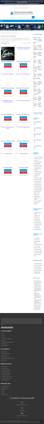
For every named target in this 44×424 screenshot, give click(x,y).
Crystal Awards (36, 238)
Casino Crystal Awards (38, 161)
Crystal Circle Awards (37, 171)
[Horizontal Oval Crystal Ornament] (34, 135)
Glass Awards (3, 360)
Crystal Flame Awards (38, 179)
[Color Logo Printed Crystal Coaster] (34, 141)
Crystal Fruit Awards (37, 181)
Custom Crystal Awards (5, 356)
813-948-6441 (14, 5)
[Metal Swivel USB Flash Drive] (34, 129)
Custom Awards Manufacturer (16, 421)
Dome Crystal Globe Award (7, 141)
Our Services (3, 337)
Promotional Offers (4, 388)
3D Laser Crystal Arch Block (7, 61)
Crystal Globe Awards (38, 182)
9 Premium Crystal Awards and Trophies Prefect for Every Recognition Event (38, 307)
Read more (8, 64)
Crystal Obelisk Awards (38, 187)
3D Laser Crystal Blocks (38, 158)
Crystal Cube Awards (37, 173)
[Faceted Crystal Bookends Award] (34, 123)
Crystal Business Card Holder (38, 213)
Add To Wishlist (10, 69)
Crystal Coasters (37, 227)
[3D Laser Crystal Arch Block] (7, 53)
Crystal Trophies (37, 239)
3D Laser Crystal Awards (38, 156)
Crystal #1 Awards (37, 163)
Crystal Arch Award (7, 167)
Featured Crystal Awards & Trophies (37, 272)
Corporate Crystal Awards (37, 242)
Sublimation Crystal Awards (37, 198)
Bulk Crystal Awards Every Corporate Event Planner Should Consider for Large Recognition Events (38, 284)
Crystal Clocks (36, 217)
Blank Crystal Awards (37, 270)
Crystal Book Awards (37, 166)
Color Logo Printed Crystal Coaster (39, 140)
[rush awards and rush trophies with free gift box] (38, 113)
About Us (3, 335)
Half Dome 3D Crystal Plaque (23, 88)
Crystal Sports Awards (38, 249)
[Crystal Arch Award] (7, 160)
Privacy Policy (37, 421)
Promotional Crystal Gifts (5, 369)
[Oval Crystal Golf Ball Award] (7, 106)
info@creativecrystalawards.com (6, 5)
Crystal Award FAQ (4, 345)
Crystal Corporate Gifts (38, 252)
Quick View (5, 69)
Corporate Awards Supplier (5, 421)
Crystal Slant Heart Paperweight (39, 146)
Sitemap (2, 393)
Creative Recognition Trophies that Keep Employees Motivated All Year (38, 289)
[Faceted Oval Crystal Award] (7, 80)
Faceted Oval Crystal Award (7, 88)
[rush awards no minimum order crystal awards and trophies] (22, 30)
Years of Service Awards (37, 203)
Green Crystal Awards (38, 268)
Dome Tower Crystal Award (23, 61)
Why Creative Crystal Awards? (6, 338)
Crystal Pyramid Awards (38, 189)
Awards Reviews (4, 343)
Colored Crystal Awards (38, 265)
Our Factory (3, 340)
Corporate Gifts (4, 355)
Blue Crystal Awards (37, 266)
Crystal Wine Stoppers (38, 224)
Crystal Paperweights (37, 222)
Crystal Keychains (37, 219)
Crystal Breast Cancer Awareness (38, 169)
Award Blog (3, 389)
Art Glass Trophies (37, 247)
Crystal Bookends (37, 215)
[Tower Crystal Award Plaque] (23, 106)
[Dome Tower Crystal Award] (23, 53)
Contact (2, 391)
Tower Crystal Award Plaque (23, 114)
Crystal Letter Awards (37, 186)
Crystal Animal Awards (38, 165)
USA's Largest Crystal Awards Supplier (13, 420)
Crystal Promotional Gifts (37, 255)
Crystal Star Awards (37, 191)
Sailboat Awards (37, 196)
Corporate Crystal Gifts (5, 374)
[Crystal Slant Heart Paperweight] (34, 147)
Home (2, 32)
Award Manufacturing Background (7, 342)
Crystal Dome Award (23, 167)
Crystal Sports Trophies (38, 251)
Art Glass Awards (37, 246)
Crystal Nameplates (37, 229)
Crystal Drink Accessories (5, 378)
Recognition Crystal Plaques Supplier (28, 421)
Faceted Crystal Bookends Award (39, 122)
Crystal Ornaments (37, 220)
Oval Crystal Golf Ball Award (7, 114)
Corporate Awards (4, 368)
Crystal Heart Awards (37, 184)
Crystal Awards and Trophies (6, 376)
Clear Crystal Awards (37, 263)
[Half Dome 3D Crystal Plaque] (23, 80)
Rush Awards (36, 194)
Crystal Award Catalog (5, 386)
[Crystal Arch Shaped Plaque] (23, 133)
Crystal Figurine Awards (38, 177)
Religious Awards (37, 192)
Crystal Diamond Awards (37, 175)
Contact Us (16, 39)
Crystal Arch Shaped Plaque (23, 141)
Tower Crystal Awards (38, 200)
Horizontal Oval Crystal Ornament (39, 134)
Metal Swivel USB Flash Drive (39, 128)
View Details (8, 66)
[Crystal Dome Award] (23, 160)
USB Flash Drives (37, 225)
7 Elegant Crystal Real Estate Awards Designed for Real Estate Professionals (38, 302)
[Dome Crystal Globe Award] (7, 133)
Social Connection (4, 394)
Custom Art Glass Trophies (6, 373)
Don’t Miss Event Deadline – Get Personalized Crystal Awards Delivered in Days (37, 296)
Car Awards (36, 160)
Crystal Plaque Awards (38, 244)
